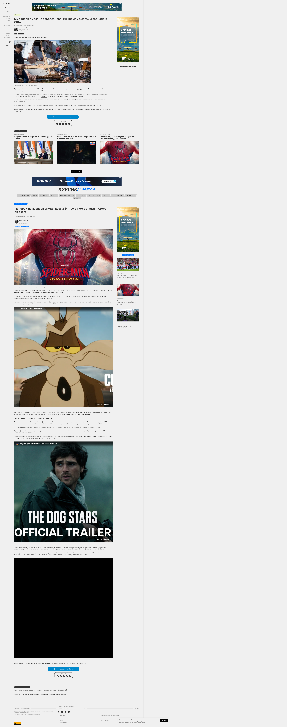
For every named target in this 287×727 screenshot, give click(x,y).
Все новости (23, 195)
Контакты (62, 720)
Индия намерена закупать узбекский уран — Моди (33, 138)
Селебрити (130, 195)
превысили (98, 431)
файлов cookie (141, 722)
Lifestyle (8, 23)
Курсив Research (6, 22)
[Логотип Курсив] (6, 3)
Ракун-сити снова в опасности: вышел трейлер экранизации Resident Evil (40, 690)
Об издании (62, 715)
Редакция (8, 33)
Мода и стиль (94, 195)
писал (33, 109)
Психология (117, 195)
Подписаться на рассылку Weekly (66, 706)
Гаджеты (44, 195)
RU (5, 7)
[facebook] (58, 712)
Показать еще (76, 171)
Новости (8, 11)
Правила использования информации (110, 715)
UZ (7, 7)
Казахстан (7, 43)
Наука (106, 195)
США (16, 33)
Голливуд (17, 226)
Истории (8, 13)
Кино (23, 226)
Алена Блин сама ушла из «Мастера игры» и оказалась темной (76, 138)
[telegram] (65, 712)
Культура (81, 195)
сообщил (44, 96)
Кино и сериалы (67, 195)
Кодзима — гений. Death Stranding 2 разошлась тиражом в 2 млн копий (40, 694)
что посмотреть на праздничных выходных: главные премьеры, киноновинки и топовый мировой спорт (63, 428)
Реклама (8, 35)
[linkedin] (69, 712)
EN (9, 7)
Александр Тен (23, 28)
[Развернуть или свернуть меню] (9, 29)
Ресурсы (8, 18)
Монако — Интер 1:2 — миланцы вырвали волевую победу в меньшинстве (127, 277)
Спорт (76, 198)
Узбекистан (7, 45)
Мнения (8, 20)
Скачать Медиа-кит (105, 720)
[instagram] (62, 712)
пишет (95, 105)
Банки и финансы (6, 16)
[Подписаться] (85, 708)
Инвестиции (7, 14)
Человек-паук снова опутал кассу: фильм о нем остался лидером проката (119, 138)
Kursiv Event (7, 25)
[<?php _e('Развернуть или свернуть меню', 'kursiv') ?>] (10, 42)
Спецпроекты (7, 37)
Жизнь (54, 195)
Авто (35, 195)
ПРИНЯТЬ (164, 720)
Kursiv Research (63, 722)
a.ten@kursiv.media (23, 30)
